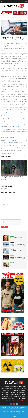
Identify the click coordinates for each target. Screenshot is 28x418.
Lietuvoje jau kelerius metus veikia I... (17, 263)
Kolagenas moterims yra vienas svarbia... (16, 238)
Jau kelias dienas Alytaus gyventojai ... (17, 244)
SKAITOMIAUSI (14, 232)
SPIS (25, 121)
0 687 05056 (11, 400)
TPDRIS (7, 133)
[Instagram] (5, 1)
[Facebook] (1, 1)
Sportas (11, 255)
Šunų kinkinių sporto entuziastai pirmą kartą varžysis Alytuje (12, 177)
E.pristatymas (9, 142)
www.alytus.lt (6, 112)
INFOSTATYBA (15, 126)
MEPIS (23, 118)
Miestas (11, 242)
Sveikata (11, 236)
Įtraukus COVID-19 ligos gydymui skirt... (17, 250)
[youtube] (3, 1)
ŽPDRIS (14, 137)
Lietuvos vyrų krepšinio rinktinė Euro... (17, 257)
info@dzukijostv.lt (20, 400)
